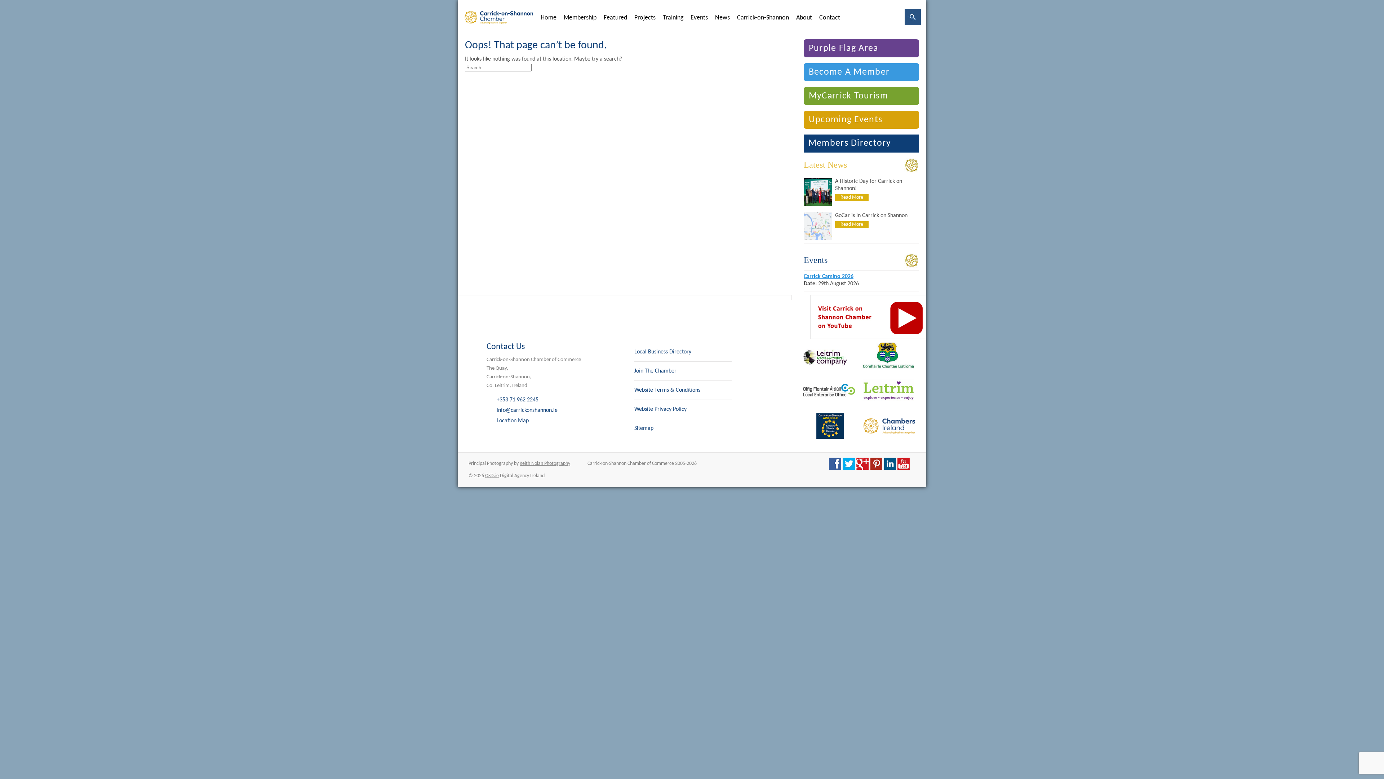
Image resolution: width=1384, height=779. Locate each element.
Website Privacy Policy (660, 409)
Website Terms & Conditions (667, 390)
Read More (851, 197)
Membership (580, 17)
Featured (615, 17)
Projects (645, 17)
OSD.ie (492, 476)
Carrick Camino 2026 (828, 277)
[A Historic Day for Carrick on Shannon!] (818, 204)
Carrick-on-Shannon (763, 17)
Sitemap (643, 428)
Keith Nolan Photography (545, 463)
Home (548, 17)
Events (699, 17)
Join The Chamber (655, 371)
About (804, 17)
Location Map (513, 421)
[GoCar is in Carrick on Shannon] (818, 239)
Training (673, 17)
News (722, 17)
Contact (829, 17)
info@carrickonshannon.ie (527, 410)
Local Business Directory (662, 352)
